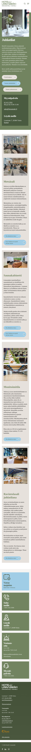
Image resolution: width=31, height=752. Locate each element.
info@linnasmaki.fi (7, 700)
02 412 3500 (8, 698)
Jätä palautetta (5, 737)
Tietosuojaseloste (6, 704)
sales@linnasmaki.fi (10, 109)
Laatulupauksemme (7, 727)
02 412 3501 (8, 102)
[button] (28, 3)
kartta (6, 122)
